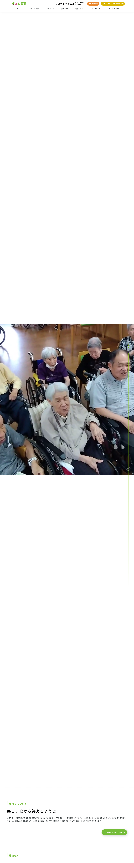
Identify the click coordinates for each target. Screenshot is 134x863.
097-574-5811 (66, 3)
